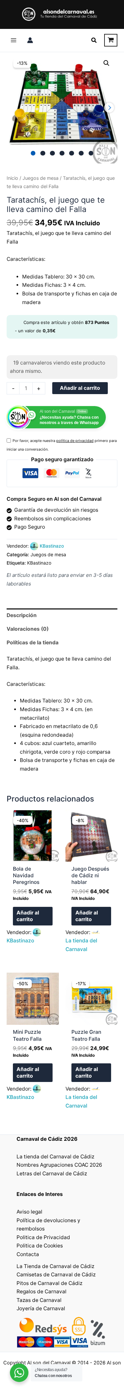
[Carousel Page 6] (81, 153)
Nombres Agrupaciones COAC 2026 (59, 1165)
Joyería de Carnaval (41, 1308)
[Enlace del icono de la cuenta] (30, 40)
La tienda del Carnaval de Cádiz (55, 1156)
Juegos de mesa (40, 178)
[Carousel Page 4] (62, 153)
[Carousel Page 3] (52, 153)
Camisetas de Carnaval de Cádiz (56, 1274)
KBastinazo (52, 546)
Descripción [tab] (22, 615)
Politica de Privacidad (43, 1237)
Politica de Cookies (40, 1245)
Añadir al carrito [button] (28, 916)
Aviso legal (29, 1212)
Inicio (12, 178)
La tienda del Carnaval (81, 944)
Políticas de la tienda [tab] (33, 642)
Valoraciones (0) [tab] (28, 629)
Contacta (28, 1254)
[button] (94, 40)
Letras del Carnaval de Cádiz (52, 1173)
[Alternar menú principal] (14, 40)
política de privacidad (75, 440)
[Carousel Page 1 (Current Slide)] (33, 153)
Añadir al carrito (80, 388)
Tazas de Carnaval (39, 1300)
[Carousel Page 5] (71, 153)
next (109, 108)
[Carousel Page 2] (42, 153)
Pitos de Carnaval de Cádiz (49, 1283)
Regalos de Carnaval (41, 1291)
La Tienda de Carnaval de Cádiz (55, 1266)
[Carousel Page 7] (91, 153)
